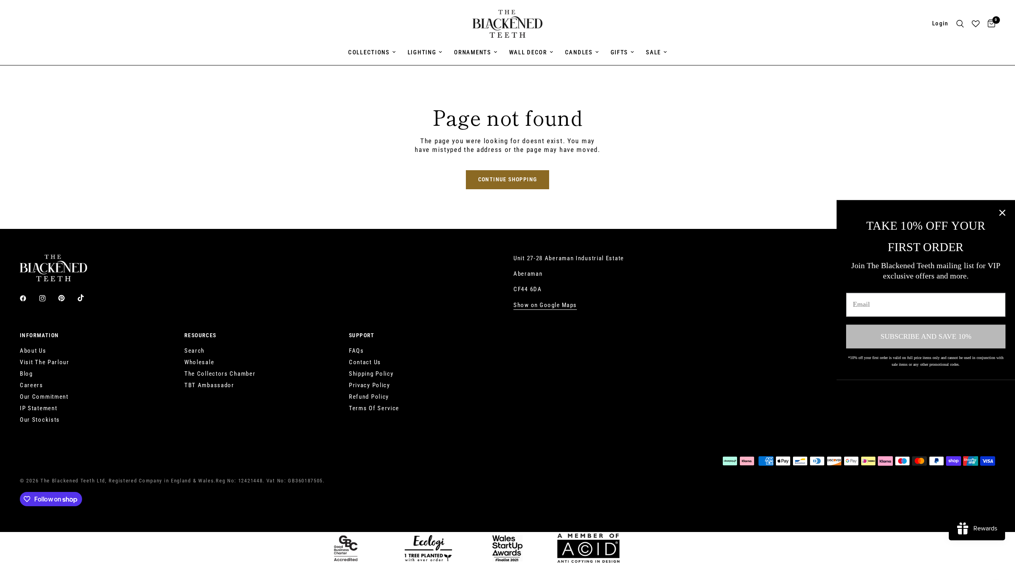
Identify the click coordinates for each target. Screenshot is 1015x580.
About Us (33, 350)
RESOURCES (200, 335)
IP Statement (38, 408)
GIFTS (619, 52)
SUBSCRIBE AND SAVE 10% (926, 336)
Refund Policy (369, 396)
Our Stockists (40, 419)
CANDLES (579, 52)
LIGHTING (422, 52)
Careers (31, 385)
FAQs (356, 350)
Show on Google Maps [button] (545, 305)
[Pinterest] (67, 298)
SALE (653, 52)
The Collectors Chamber (219, 373)
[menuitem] (372, 52)
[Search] (960, 24)
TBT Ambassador (209, 385)
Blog (26, 373)
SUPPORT (362, 335)
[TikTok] (86, 298)
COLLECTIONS (369, 52)
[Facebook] (28, 298)
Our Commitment (44, 396)
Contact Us (365, 362)
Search (194, 350)
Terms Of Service (374, 408)
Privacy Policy (369, 385)
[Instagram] (48, 298)
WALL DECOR (528, 52)
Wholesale (199, 362)
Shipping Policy (371, 373)
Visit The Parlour (44, 362)
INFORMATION (39, 335)
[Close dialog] (1002, 212)
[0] (989, 24)
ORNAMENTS (472, 52)
